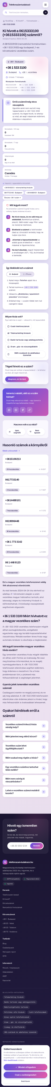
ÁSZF (5, 976)
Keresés (36, 846)
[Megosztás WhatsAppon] (16, 410)
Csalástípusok (8, 948)
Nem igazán (37, 431)
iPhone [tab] (28, 274)
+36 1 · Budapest (17, 62)
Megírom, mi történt (17, 379)
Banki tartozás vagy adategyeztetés (26, 340)
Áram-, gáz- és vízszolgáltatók (24, 347)
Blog (4, 944)
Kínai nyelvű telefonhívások (16, 1017)
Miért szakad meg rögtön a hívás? (21, 757)
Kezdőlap (9, 21)
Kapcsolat (6, 980)
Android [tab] (15, 274)
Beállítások (25, 1081)
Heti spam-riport (9, 952)
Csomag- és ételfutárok (14, 1027)
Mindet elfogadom (27, 1067)
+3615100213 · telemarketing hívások (18, 188)
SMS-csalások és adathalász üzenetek (27, 354)
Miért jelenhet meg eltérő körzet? (21, 736)
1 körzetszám (31, 21)
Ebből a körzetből (10, 451)
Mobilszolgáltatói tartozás (16, 1007)
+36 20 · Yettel (8, 923)
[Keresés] (45, 12)
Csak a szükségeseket (25, 1075)
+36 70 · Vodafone (10, 932)
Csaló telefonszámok (20, 326)
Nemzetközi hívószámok (12, 907)
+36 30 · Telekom (9, 928)
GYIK (4, 956)
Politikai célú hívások (14, 1012)
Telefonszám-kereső (11, 895)
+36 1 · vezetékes (29, 72)
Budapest (13, 72)
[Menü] (45, 5)
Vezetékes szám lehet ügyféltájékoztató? (15, 747)
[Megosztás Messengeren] (9, 410)
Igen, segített (17, 431)
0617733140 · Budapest (13, 193)
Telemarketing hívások (20, 333)
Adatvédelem (8, 972)
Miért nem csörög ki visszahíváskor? (15, 780)
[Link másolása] (29, 410)
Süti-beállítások (11, 1060)
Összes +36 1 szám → (12, 198)
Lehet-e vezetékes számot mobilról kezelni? (22, 792)
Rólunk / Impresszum (11, 968)
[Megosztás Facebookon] (23, 410)
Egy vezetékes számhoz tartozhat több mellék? (21, 768)
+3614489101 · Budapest (36, 193)
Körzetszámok (8, 903)
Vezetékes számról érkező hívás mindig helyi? (21, 726)
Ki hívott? (20, 21)
